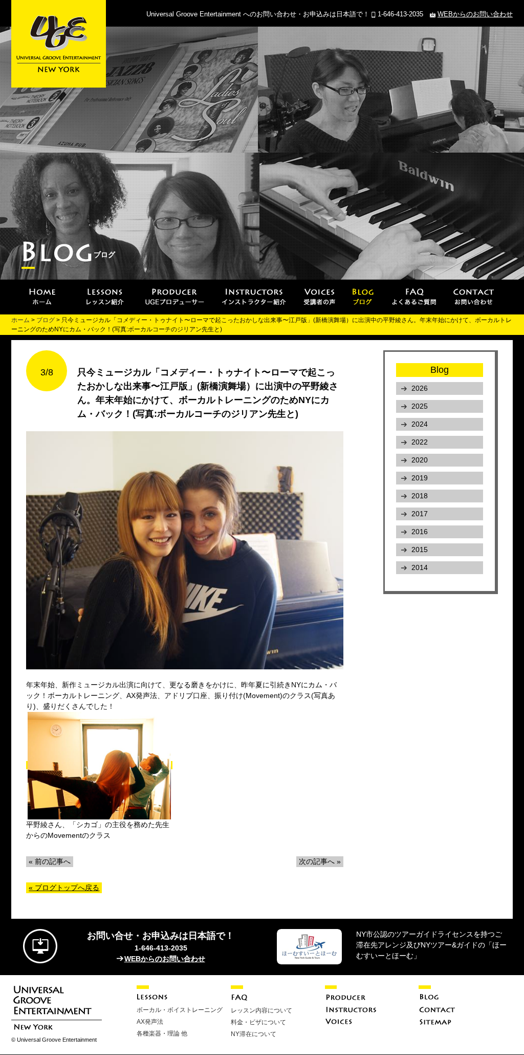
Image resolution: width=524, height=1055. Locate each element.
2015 (419, 549)
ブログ (45, 320)
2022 (419, 442)
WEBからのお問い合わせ (475, 14)
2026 (419, 388)
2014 (419, 567)
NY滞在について (253, 1034)
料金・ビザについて (258, 1022)
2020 (419, 460)
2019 (419, 478)
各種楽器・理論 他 (162, 1033)
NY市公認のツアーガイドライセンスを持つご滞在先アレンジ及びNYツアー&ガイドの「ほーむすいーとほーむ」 (431, 945)
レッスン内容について (261, 1010)
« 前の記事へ (50, 861)
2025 (419, 406)
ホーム (20, 320)
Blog (439, 370)
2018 (419, 496)
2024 (419, 424)
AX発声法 (150, 1021)
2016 (419, 532)
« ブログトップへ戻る (64, 887)
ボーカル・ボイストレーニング (180, 1010)
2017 (419, 514)
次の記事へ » (320, 861)
